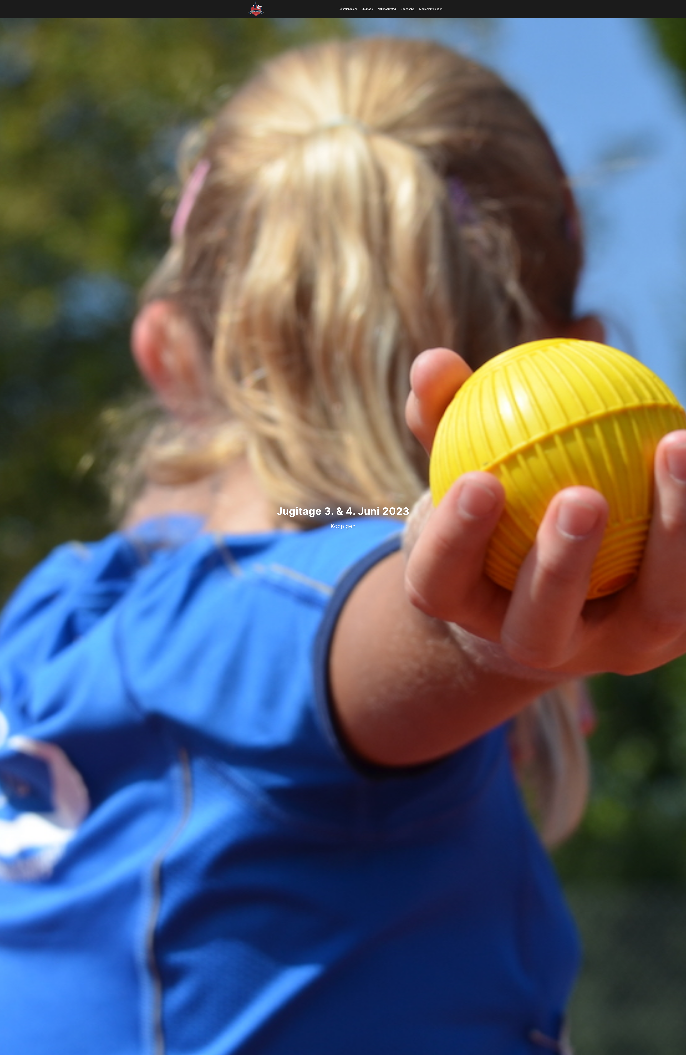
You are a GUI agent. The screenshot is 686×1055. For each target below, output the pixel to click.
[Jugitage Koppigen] (256, 8)
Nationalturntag (387, 8)
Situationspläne (348, 8)
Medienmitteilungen (430, 8)
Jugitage (367, 8)
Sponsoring (407, 8)
